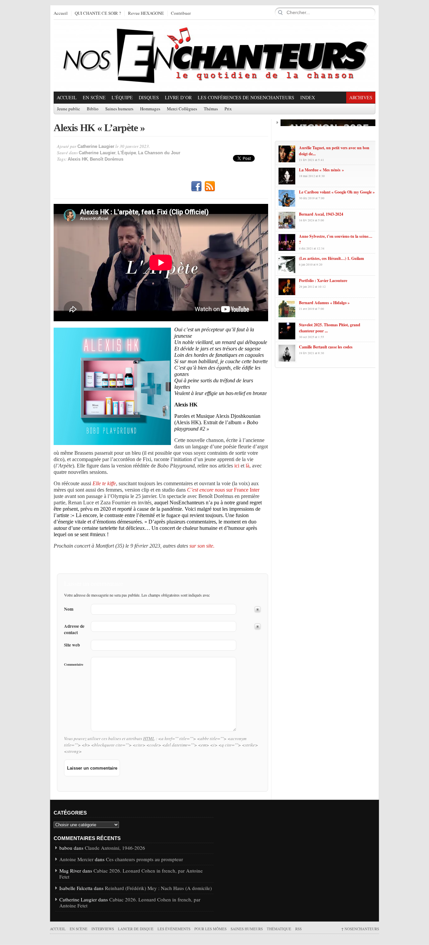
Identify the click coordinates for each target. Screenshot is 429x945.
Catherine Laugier (95, 146)
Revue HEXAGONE (146, 13)
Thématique (279, 928)
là (247, 465)
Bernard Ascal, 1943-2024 (321, 214)
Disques (149, 97)
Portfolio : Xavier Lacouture (323, 280)
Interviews (102, 928)
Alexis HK (78, 159)
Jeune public (68, 109)
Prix (228, 109)
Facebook (196, 186)
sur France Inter (223, 490)
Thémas (211, 109)
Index (307, 97)
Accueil (61, 13)
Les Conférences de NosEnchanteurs (246, 97)
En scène (94, 97)
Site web (72, 645)
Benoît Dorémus (106, 159)
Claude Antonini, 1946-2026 (115, 847)
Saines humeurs (119, 109)
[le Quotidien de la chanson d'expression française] (214, 56)
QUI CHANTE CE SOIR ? (98, 13)
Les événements (174, 928)
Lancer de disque (136, 928)
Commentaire (73, 664)
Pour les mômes (210, 928)
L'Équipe (122, 97)
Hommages (150, 109)
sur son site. (201, 546)
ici (236, 465)
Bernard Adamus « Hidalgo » (324, 302)
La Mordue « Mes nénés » (321, 170)
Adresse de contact (74, 629)
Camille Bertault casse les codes (326, 347)
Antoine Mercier (76, 859)
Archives (360, 97)
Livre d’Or (178, 97)
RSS (209, 186)
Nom (68, 609)
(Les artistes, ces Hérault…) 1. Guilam (331, 258)
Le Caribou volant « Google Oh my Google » (337, 192)
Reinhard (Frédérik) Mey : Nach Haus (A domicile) (158, 888)
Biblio (93, 109)
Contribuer (181, 13)
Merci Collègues (182, 109)
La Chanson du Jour (159, 152)
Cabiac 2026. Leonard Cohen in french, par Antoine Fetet (131, 873)
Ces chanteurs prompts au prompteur (144, 859)
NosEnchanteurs (360, 928)
